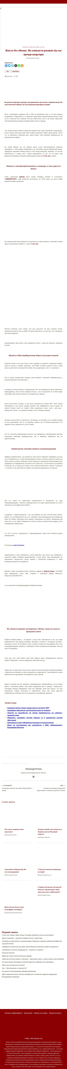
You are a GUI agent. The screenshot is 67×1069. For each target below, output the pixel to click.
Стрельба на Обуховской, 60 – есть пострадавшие (16, 870)
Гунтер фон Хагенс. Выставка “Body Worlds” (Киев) (17, 788)
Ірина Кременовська (45, 875)
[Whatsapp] (18, 65)
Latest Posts (15, 71)
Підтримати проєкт (55, 1013)
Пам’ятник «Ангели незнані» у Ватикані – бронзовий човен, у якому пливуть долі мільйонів (33, 959)
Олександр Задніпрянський (13, 912)
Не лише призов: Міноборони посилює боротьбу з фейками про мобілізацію (28, 962)
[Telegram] (9, 65)
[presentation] (17, 815)
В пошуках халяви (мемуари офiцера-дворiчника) (19, 971)
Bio (8, 71)
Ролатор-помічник (8, 953)
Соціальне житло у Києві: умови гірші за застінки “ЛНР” (28, 708)
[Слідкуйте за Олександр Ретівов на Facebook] (33, 776)
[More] (22, 65)
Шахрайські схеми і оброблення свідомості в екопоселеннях (30, 723)
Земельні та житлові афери (30, 47)
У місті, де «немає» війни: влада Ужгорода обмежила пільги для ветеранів (28, 935)
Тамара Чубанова (44, 837)
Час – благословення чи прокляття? (14, 968)
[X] (15, 65)
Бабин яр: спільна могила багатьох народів (17, 956)
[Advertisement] (33, 89)
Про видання (28, 1013)
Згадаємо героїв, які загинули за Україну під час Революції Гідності (50, 831)
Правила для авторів (40, 1013)
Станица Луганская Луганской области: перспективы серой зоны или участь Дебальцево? (49, 889)
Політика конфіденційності (13, 1013)
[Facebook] (6, 65)
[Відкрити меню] (63, 1)
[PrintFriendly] (12, 65)
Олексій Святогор (11, 834)
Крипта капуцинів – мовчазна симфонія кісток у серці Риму (22, 938)
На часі (42, 47)
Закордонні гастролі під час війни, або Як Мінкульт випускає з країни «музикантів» (30, 947)
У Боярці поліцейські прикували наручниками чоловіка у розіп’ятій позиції (51, 788)
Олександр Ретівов (33, 58)
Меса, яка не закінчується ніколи (13, 965)
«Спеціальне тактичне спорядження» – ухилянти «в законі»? (22, 950)
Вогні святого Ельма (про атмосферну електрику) (14, 908)
